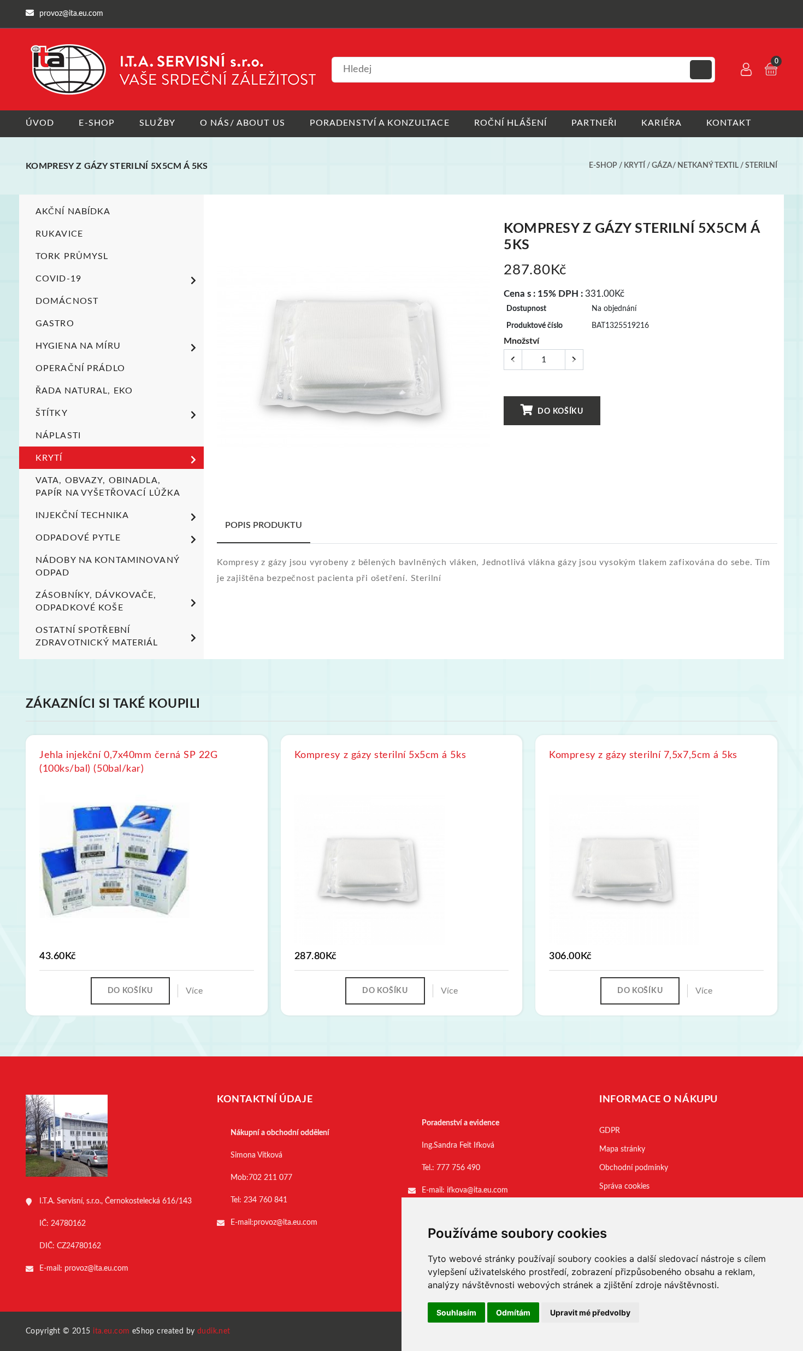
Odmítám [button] (513, 1312)
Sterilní (761, 165)
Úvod (40, 123)
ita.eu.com (111, 1331)
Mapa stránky (622, 1149)
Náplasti (58, 435)
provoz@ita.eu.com (96, 1268)
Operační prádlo (80, 368)
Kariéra (661, 123)
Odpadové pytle (78, 537)
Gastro (55, 323)
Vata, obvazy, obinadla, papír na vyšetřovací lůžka (108, 486)
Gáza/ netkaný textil (695, 165)
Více (194, 990)
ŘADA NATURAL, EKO (84, 390)
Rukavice (59, 234)
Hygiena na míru (78, 346)
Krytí (634, 165)
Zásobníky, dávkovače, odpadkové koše (96, 601)
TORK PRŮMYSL (72, 256)
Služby (157, 123)
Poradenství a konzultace (380, 123)
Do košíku (559, 411)
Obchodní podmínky (633, 1168)
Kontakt (728, 123)
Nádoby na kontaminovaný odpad (107, 566)
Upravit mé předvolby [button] (590, 1312)
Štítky (52, 413)
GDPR (609, 1131)
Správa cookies (624, 1186)
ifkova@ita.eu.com (477, 1190)
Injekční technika (82, 515)
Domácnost (67, 301)
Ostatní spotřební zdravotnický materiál (97, 636)
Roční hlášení (510, 123)
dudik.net (214, 1331)
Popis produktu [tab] (263, 525)
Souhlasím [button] (456, 1312)
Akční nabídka (73, 211)
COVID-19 (58, 278)
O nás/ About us (242, 123)
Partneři (594, 123)
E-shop (97, 123)
